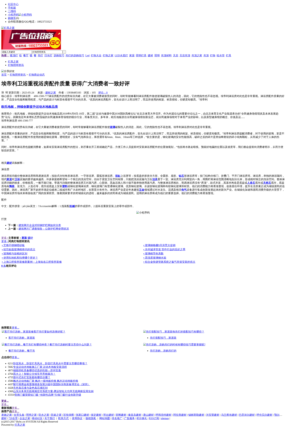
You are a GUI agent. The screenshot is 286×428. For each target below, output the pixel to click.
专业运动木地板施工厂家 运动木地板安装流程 (40, 367)
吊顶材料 (166, 55)
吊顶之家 (196, 55)
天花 (175, 55)
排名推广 (117, 418)
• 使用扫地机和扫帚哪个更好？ (20, 257)
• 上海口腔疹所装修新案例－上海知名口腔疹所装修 (32, 261)
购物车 (12, 18)
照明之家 (31, 414)
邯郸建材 (121, 414)
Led (87, 55)
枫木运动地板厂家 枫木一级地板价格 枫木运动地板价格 (45, 380)
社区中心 (13, 4)
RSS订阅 (154, 418)
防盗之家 (56, 414)
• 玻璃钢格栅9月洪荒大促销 (159, 245)
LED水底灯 (121, 55)
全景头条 (19, 414)
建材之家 (50, 92)
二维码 (12, 11)
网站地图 (104, 418)
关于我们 (49, 418)
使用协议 (77, 418)
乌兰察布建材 (229, 414)
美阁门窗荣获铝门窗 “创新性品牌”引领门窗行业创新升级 (48, 394)
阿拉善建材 (180, 414)
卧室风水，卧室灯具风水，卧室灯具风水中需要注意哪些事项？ (50, 363)
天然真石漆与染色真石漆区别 (30, 387)
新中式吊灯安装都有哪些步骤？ (31, 377)
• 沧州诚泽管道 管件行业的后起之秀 (164, 249)
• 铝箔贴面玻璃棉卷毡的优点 (18, 249)
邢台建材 (108, 414)
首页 (4, 74)
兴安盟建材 (212, 414)
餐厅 (25, 55)
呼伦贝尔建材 (264, 414)
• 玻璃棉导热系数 (153, 253)
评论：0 (103, 92)
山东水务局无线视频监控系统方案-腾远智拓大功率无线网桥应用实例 (53, 391)
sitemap (165, 418)
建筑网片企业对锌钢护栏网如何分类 (40, 225)
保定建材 (96, 414)
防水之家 (44, 414)
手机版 (12, 7)
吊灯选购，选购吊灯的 (163, 350)
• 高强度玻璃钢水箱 (154, 257)
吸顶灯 (14, 55)
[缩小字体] (6, 92)
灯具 (228, 55)
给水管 (221, 55)
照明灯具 (141, 55)
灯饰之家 (108, 55)
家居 (132, 55)
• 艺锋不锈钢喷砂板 (13, 245)
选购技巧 (59, 55)
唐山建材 (148, 414)
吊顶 (206, 55)
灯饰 (212, 55)
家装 (24, 237)
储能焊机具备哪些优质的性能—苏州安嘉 (37, 370)
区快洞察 (68, 414)
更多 (4, 237)
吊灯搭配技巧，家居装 (163, 337)
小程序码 (13, 14)
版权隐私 (91, 418)
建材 (150, 55)
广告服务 (129, 418)
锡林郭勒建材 (196, 414)
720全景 (13, 418)
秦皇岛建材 (134, 414)
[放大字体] (2, 92)
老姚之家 (6, 414)
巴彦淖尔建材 (247, 414)
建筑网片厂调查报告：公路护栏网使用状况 (44, 228)
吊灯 (40, 55)
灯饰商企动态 (37, 74)
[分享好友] (8, 71)
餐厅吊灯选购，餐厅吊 (21, 350)
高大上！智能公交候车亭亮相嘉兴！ (34, 373)
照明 (157, 55)
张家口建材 (82, 414)
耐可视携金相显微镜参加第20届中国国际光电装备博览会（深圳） (51, 384)
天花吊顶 (185, 55)
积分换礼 (142, 418)
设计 (30, 237)
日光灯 (48, 55)
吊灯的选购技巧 (75, 55)
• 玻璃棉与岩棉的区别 (14, 253)
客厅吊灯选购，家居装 (21, 337)
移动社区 (37, 418)
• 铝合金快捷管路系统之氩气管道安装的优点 (169, 261)
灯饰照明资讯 (18, 74)
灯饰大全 (96, 55)
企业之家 (25, 418)
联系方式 (63, 418)
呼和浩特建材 (163, 414)
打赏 (4, 219)
